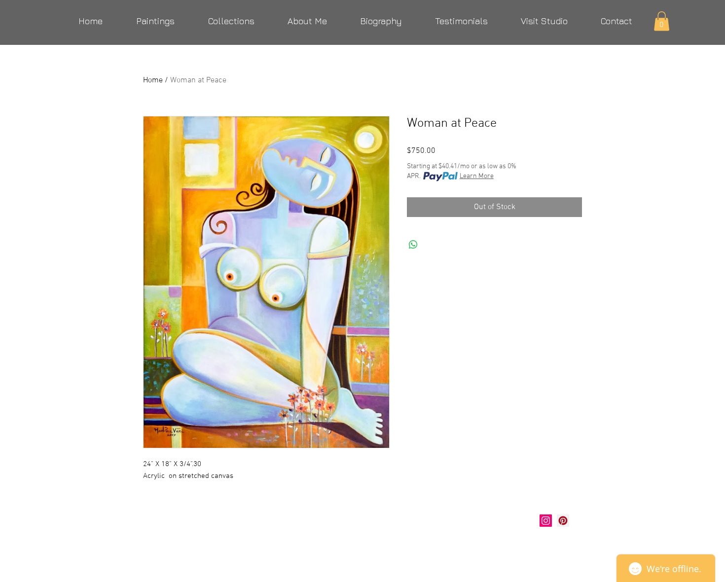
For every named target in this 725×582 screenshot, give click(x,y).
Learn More (477, 176)
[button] (661, 21)
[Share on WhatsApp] (413, 245)
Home (153, 80)
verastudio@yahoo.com (196, 545)
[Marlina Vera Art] (563, 520)
